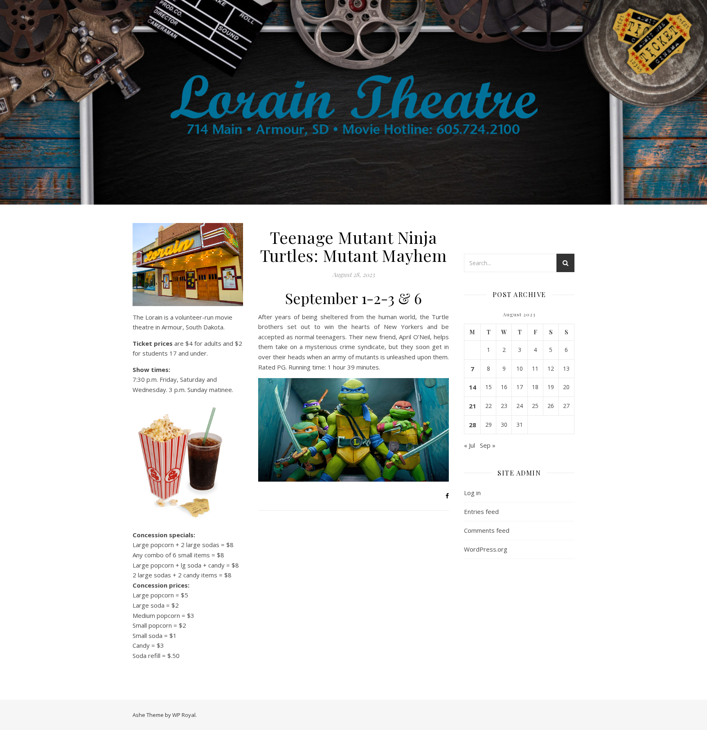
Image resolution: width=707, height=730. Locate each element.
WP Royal (184, 715)
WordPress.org (485, 549)
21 (472, 406)
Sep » (487, 445)
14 (472, 387)
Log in (472, 493)
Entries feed (481, 511)
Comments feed (486, 530)
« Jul (469, 445)
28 (472, 425)
